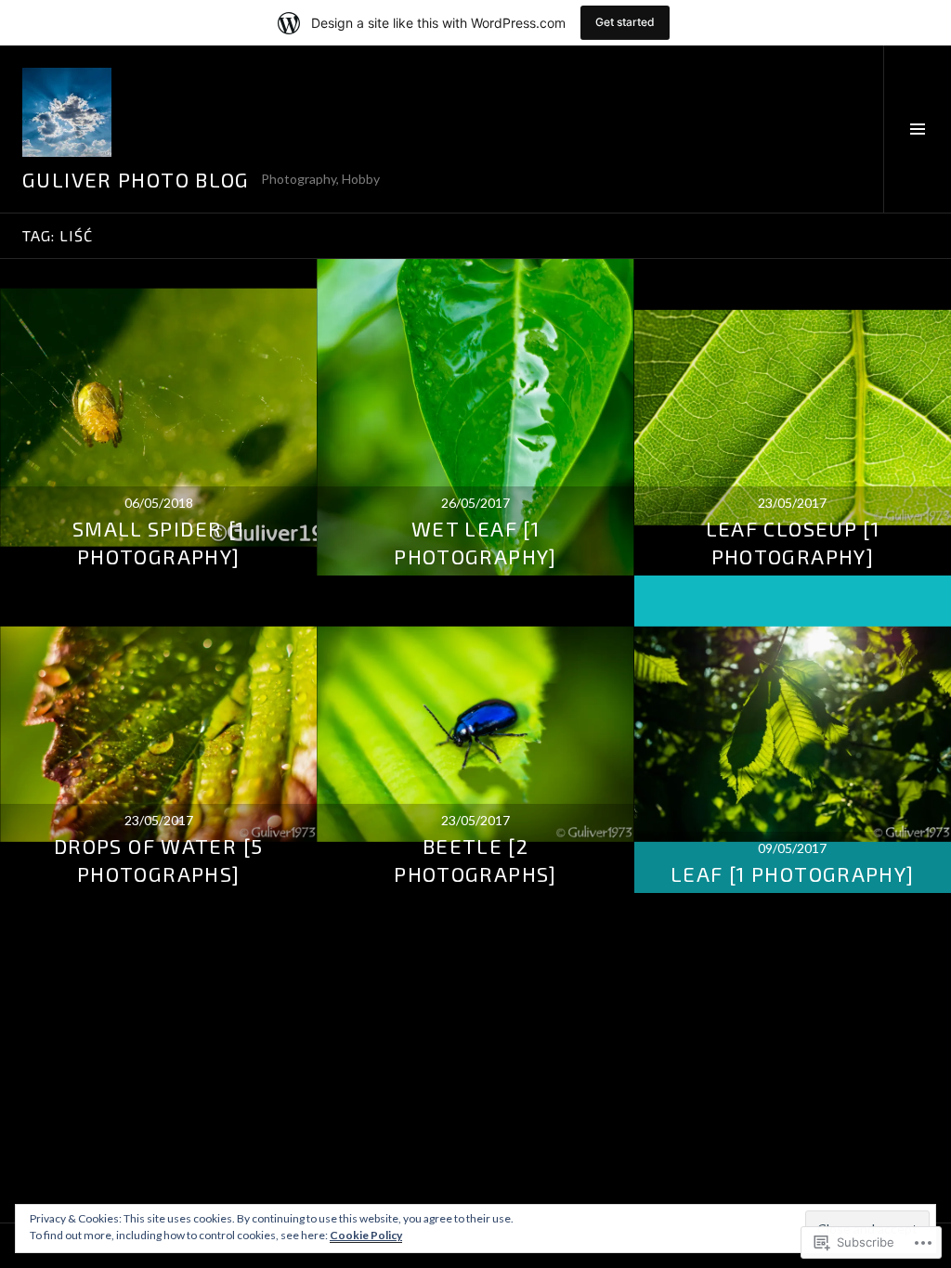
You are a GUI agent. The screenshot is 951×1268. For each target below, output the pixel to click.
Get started (625, 22)
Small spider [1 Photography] (158, 542)
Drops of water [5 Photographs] (158, 860)
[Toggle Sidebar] (917, 129)
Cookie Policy (366, 1235)
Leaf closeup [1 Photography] (793, 542)
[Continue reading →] (158, 417)
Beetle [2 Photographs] (475, 860)
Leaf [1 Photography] (793, 873)
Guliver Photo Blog (136, 179)
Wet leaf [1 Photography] (475, 542)
